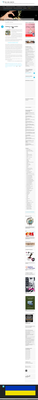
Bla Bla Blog (9, 2)
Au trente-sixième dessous (28, 116)
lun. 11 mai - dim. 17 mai (27, 356)
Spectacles (27, 166)
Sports (27, 167)
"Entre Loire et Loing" (28, 187)
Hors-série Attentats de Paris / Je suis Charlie (30, 173)
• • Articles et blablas (16, 63)
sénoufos (8, 65)
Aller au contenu (2, 0)
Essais (27, 199)
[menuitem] (4, 6)
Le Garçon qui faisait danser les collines (30, 132)
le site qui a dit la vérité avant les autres (30, 340)
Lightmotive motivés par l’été (28, 121)
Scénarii (27, 201)
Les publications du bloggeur (7, 8)
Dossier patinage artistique (29, 171)
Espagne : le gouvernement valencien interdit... (30, 337)
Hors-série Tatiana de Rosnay (29, 183)
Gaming (27, 153)
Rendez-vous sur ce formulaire (28, 327)
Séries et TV (27, 165)
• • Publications (27, 193)
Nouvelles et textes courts (29, 200)
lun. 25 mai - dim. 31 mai (27, 354)
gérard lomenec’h (12, 65)
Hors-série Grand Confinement (29, 177)
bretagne (15, 65)
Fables (27, 195)
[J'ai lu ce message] (37, 399)
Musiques (27, 159)
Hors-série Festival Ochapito (29, 176)
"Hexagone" (27, 194)
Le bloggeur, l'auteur (28, 204)
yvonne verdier (17, 65)
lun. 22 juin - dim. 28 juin (27, 351)
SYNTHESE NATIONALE (28, 338)
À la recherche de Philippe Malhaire (29, 124)
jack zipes (8, 66)
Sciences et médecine (28, 164)
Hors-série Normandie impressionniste (30, 180)
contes (20, 63)
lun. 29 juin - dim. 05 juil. (27, 350)
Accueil (4, 6)
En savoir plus (26, 399)
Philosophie (27, 160)
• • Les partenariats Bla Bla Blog (29, 186)
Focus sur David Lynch (28, 172)
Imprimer (18, 66)
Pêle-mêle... (25, 8)
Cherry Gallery (27, 189)
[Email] (26, 371)
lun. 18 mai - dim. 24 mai (27, 355)
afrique (9, 65)
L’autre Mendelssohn (27, 135)
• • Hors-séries (27, 170)
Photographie (27, 161)
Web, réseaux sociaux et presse (10, 63)
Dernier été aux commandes (28, 331)
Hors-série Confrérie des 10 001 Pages (30, 174)
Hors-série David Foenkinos (29, 175)
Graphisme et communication (29, 155)
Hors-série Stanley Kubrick (29, 182)
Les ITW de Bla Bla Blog (30, 6)
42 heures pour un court (28, 207)
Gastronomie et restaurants (29, 154)
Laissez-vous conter (11, 26)
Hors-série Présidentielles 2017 (29, 181)
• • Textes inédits (28, 198)
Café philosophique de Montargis (29, 188)
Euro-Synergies (27, 343)
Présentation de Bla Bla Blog (10, 6)
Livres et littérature (28, 158)
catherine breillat (10, 66)
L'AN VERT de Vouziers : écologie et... (29, 331)
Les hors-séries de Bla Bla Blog (21, 6)
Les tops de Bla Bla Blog (28, 205)
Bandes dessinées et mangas (29, 150)
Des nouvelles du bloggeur (18, 8)
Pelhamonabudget (28, 192)
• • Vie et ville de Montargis (29, 206)
